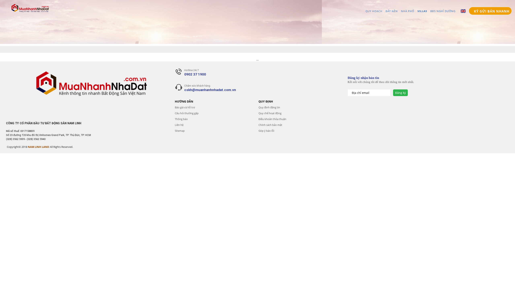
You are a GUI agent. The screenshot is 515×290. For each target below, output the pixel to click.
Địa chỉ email (361, 93)
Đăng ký (400, 93)
